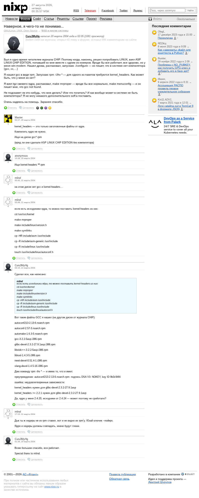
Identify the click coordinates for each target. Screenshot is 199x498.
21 (177, 38)
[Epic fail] (37, 107)
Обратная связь (119, 478)
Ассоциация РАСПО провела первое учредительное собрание (174, 88)
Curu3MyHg (33, 36)
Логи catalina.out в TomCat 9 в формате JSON (175, 107)
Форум (25, 18)
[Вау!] (49, 107)
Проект (91, 18)
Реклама (106, 18)
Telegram (90, 10)
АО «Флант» (30, 474)
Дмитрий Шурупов (159, 482)
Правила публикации (122, 474)
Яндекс (137, 10)
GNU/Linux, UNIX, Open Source (21, 31)
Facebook (108, 10)
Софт (37, 18)
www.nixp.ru (51, 486)
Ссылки (78, 18)
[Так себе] (41, 107)
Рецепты (63, 18)
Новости (11, 18)
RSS (76, 10)
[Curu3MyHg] (13, 52)
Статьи (49, 18)
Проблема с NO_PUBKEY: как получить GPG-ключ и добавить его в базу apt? (174, 67)
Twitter (124, 10)
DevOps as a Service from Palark (179, 120)
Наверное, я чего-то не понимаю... (34, 26)
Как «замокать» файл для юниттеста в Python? (174, 51)
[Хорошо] (45, 107)
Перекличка (165, 37)
